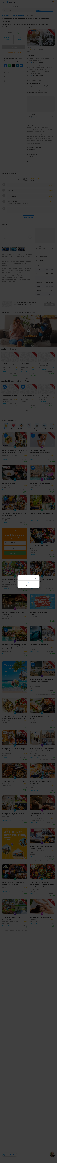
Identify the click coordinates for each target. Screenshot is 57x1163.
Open (28, 582)
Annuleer (28, 586)
